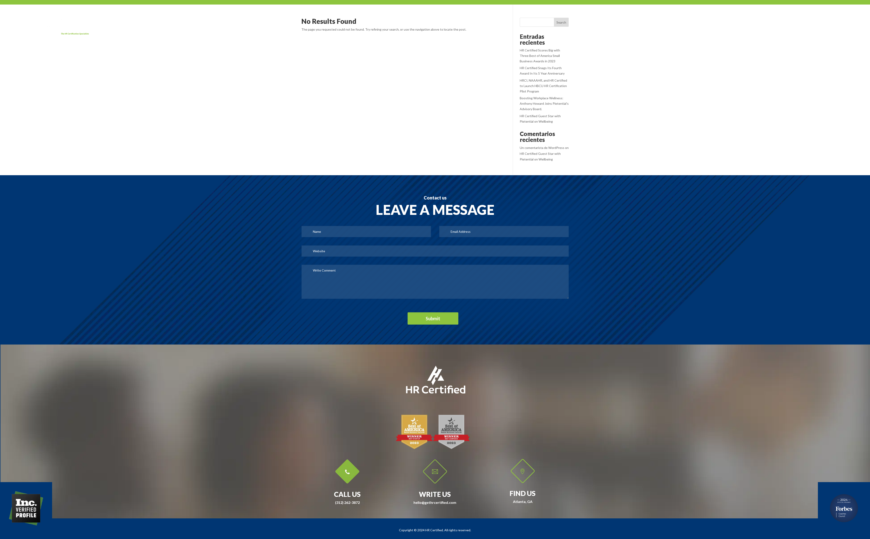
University (753, 13)
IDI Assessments (784, 13)
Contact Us (816, 13)
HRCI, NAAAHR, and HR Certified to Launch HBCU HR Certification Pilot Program (543, 85)
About (668, 13)
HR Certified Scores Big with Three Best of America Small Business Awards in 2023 (540, 55)
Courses (727, 13)
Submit (433, 318)
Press (706, 13)
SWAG (687, 13)
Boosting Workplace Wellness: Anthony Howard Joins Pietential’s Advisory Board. (544, 103)
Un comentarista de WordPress (542, 148)
